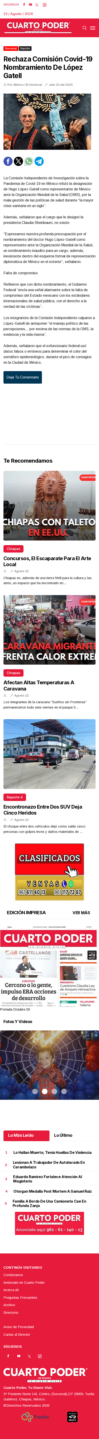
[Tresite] (35, 1417)
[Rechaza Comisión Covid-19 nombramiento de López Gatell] (49, 122)
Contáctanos (13, 1275)
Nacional (11, 48)
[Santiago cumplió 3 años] (49, 1070)
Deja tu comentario (22, 377)
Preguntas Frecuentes (20, 1297)
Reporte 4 (15, 797)
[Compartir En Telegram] (39, 164)
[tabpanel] (49, 969)
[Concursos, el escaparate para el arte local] (49, 506)
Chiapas (13, 549)
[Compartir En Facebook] (8, 164)
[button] (49, 990)
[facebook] (24, 4)
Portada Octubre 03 (15, 1009)
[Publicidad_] (49, 871)
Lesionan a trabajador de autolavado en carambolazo (49, 1164)
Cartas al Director (16, 1334)
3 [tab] (54, 1004)
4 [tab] (64, 1004)
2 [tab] (44, 1004)
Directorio (10, 1312)
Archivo (9, 1305)
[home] (38, 28)
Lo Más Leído (21, 1135)
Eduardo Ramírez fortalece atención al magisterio (47, 1178)
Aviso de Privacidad (18, 1327)
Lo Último (63, 1135)
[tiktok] (44, 4)
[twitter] (36, 4)
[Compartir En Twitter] (18, 164)
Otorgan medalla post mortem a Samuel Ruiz (52, 1191)
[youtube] (30, 4)
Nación (25, 48)
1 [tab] (35, 1004)
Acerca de (11, 1290)
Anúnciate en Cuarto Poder (24, 1282)
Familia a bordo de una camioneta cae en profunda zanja (49, 1203)
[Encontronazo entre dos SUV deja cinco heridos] (49, 754)
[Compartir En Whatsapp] (28, 164)
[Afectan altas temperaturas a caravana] (49, 630)
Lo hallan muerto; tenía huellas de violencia (52, 1152)
